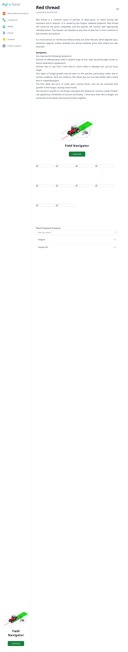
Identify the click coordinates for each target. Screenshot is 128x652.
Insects (11, 33)
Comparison (13, 20)
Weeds (10, 26)
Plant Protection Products (18, 13)
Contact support (14, 46)
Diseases (11, 39)
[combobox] (77, 232)
